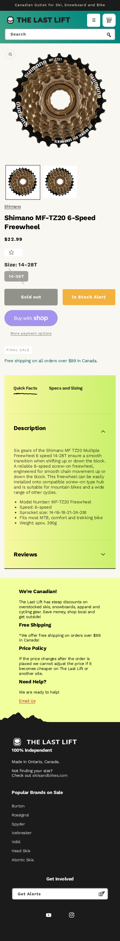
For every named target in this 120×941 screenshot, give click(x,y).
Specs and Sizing (65, 388)
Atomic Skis (23, 859)
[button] (93, 20)
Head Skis (21, 850)
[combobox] (60, 34)
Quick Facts (25, 388)
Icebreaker (21, 832)
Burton (18, 806)
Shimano (12, 206)
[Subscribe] (101, 894)
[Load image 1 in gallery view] (23, 182)
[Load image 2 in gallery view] (60, 182)
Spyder (18, 824)
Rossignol (20, 815)
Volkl (16, 841)
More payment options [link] (31, 333)
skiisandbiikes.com (49, 775)
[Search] (109, 35)
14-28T (16, 276)
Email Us (27, 700)
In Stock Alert (89, 297)
